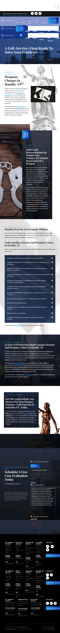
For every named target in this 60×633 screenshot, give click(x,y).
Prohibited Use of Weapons (16, 303)
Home (17, 22)
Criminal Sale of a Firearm (16, 313)
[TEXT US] (32, 5)
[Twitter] (58, 6)
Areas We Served (37, 23)
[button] (30, 258)
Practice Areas (30, 22)
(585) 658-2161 (19, 325)
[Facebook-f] (55, 6)
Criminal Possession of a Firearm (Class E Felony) (25, 258)
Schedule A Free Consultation (16, 13)
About (23, 22)
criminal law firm (19, 106)
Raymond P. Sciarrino (17, 363)
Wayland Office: (19, 543)
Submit (34, 523)
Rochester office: (30, 543)
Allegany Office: (39, 543)
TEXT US (37, 3)
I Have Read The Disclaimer (40, 462)
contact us (28, 375)
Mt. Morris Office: (9, 543)
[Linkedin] (58, 8)
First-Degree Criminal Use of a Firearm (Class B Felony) (27, 299)
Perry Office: (18, 571)
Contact (44, 22)
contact (26, 413)
